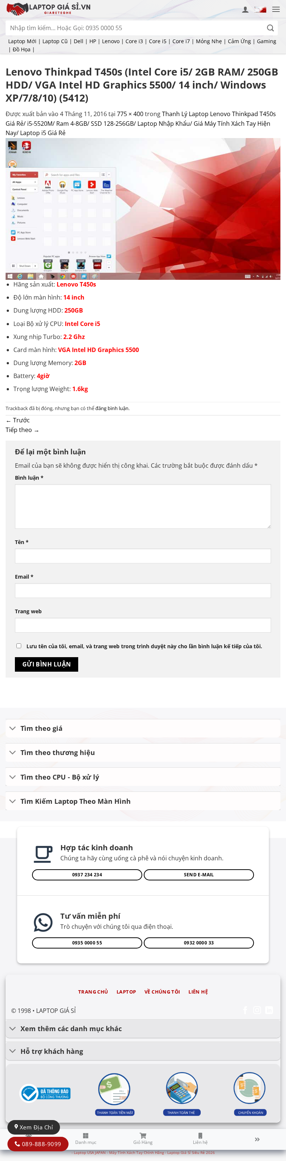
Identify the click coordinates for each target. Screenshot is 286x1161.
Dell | (81, 41)
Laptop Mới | (24, 41)
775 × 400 (130, 114)
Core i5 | (160, 41)
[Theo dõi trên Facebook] (245, 1011)
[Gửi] (270, 28)
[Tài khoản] (245, 9)
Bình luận (29, 477)
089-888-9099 (40, 1144)
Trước (18, 420)
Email (24, 576)
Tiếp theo (22, 430)
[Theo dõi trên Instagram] (257, 1011)
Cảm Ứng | (241, 41)
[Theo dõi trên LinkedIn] (269, 1011)
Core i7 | (183, 41)
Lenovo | (113, 41)
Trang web (28, 611)
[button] (260, 8)
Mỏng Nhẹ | (211, 41)
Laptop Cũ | (57, 41)
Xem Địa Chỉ (35, 1127)
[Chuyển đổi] (13, 729)
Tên (22, 542)
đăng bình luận (111, 408)
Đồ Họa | (24, 49)
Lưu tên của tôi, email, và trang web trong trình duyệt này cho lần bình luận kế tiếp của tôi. (144, 646)
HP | (95, 41)
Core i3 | (136, 41)
